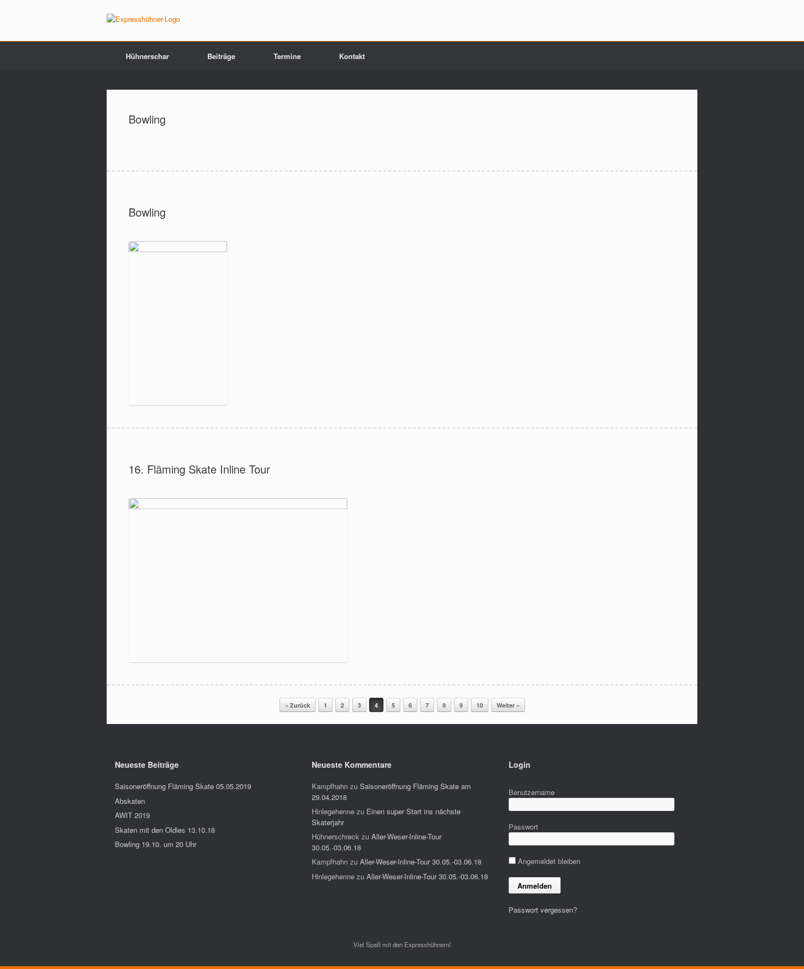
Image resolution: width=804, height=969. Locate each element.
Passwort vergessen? (543, 909)
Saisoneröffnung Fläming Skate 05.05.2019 (183, 786)
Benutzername (532, 792)
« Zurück (297, 705)
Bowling (147, 119)
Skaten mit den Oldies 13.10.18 (165, 830)
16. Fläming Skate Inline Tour (199, 469)
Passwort (523, 826)
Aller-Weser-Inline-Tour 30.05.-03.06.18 (420, 861)
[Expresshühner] (143, 19)
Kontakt (352, 56)
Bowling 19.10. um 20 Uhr (155, 844)
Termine (287, 56)
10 (479, 705)
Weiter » (508, 705)
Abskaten (130, 801)
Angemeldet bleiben (548, 861)
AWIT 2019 (132, 815)
